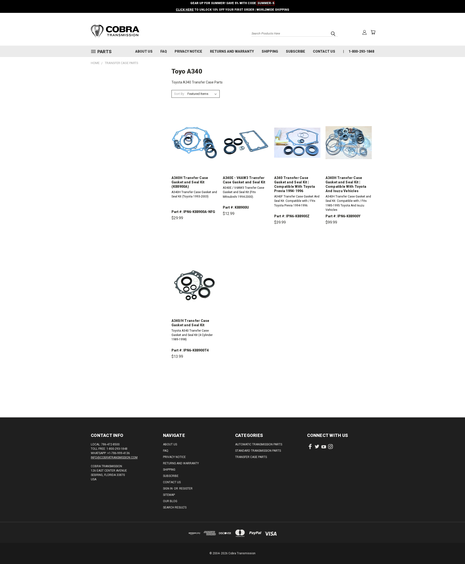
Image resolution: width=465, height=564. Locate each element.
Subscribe (295, 51)
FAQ (163, 51)
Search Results (174, 507)
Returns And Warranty (232, 51)
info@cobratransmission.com (114, 457)
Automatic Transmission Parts (258, 444)
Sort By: (179, 94)
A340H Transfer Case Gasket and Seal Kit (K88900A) (189, 182)
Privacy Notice (188, 51)
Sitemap (169, 495)
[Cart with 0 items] (373, 32)
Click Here (185, 9)
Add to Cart (195, 240)
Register (186, 488)
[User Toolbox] (364, 32)
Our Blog (170, 501)
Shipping (270, 51)
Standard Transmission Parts (258, 450)
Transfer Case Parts (251, 457)
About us (144, 51)
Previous (452, 549)
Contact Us (324, 51)
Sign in (168, 488)
